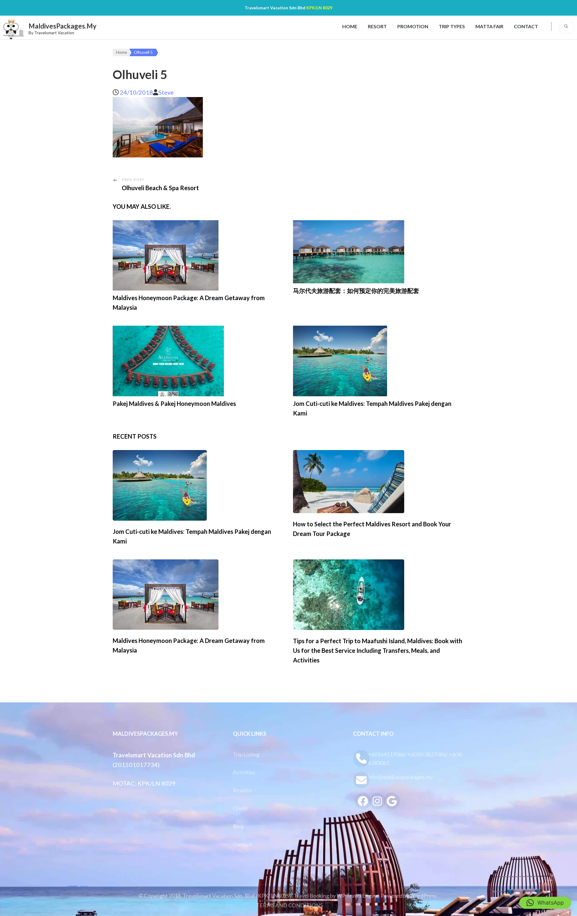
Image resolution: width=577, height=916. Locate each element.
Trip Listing (246, 754)
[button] (545, 903)
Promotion (412, 26)
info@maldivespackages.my (400, 777)
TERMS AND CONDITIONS (289, 905)
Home (349, 26)
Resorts (242, 790)
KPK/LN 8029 (319, 7)
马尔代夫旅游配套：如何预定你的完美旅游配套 (356, 290)
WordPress (423, 895)
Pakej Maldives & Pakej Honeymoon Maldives (174, 403)
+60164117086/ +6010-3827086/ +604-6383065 (415, 758)
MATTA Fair (489, 26)
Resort (377, 26)
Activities (244, 772)
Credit (240, 808)
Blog (238, 826)
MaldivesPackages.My (62, 26)
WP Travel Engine (358, 895)
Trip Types (452, 26)
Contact (526, 26)
